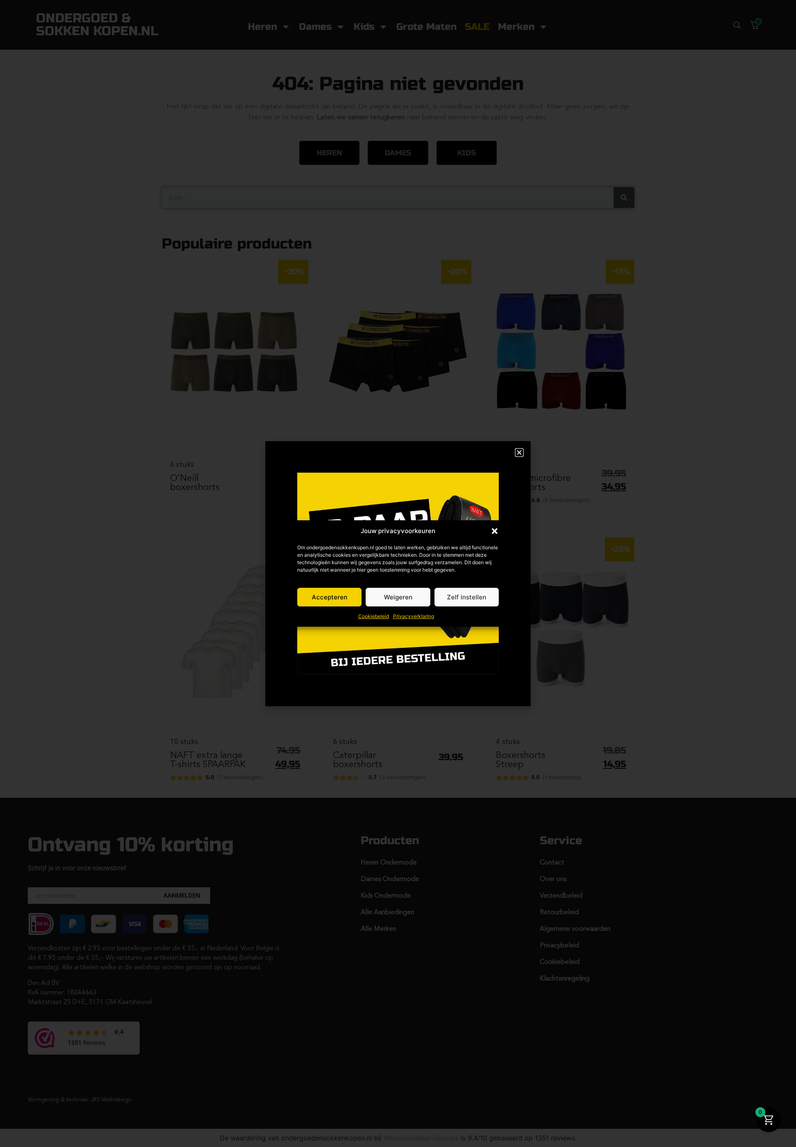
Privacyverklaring (413, 616)
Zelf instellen (466, 597)
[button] (494, 531)
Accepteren (329, 597)
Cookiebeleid (373, 616)
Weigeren (398, 597)
